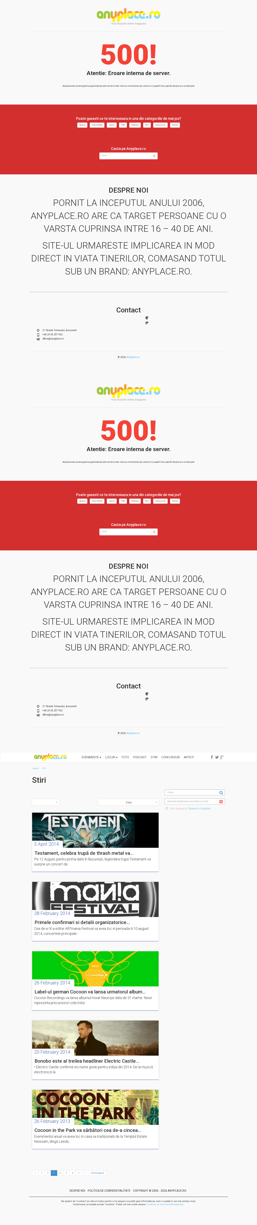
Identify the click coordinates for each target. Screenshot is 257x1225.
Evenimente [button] (91, 757)
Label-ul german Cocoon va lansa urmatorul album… (90, 992)
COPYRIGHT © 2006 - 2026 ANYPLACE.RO (159, 1190)
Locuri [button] (110, 757)
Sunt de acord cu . (190, 808)
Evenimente (97, 125)
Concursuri (160, 125)
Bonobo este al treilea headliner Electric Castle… (87, 1061)
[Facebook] (147, 317)
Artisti (175, 125)
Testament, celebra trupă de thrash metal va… (84, 853)
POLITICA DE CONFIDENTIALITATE (109, 1190)
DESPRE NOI (77, 1190)
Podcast (135, 125)
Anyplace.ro (133, 357)
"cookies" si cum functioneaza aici (165, 1204)
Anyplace (128, 15)
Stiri (147, 125)
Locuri (112, 125)
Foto (123, 125)
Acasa (82, 125)
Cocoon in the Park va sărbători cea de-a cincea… (88, 1130)
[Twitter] (147, 323)
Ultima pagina (97, 1173)
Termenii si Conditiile (199, 808)
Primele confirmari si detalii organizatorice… (82, 922)
